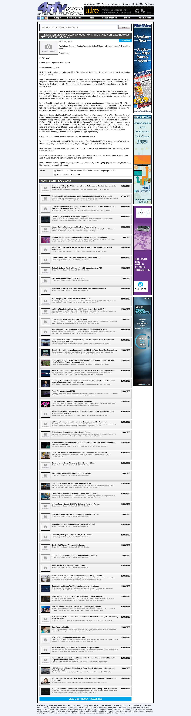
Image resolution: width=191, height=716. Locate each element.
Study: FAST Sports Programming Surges (68, 545)
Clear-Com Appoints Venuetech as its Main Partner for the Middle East (79, 453)
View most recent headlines (85, 699)
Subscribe (115, 4)
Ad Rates (149, 4)
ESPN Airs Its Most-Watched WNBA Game (68, 565)
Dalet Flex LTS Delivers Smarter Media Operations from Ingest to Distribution (82, 196)
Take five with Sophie (60, 627)
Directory (126, 4)
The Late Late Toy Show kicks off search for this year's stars (75, 647)
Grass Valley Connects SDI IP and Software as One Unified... (75, 494)
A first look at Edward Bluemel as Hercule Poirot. (71, 432)
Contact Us (137, 4)
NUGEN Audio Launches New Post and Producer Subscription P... (78, 596)
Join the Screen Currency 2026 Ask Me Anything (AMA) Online (76, 606)
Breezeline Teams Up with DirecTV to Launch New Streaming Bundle (79, 288)
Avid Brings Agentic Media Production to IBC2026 (71, 473)
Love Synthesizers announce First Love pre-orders (72, 401)
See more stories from (68, 175)
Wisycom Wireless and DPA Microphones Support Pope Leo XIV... (77, 576)
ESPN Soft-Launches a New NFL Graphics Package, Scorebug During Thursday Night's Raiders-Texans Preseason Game (83, 361)
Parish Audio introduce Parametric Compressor (70, 217)
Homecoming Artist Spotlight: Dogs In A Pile (69, 319)
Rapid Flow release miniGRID (63, 391)
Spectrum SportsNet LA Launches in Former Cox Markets (74, 555)
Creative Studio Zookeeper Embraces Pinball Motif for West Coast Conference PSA (84, 350)
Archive (105, 4)
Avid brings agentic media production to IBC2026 (71, 299)
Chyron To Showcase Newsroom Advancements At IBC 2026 (75, 514)
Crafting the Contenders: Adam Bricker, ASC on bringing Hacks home (79, 237)
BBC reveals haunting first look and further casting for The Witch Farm (80, 422)
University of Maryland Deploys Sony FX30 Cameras (72, 535)
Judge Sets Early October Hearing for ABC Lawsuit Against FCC (77, 268)
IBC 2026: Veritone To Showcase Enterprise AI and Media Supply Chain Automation (84, 689)
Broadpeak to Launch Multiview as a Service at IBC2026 (73, 524)
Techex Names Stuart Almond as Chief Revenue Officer (73, 463)
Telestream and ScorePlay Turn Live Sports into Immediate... (75, 586)
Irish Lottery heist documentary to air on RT (69, 637)
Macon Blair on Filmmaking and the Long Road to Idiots (74, 227)
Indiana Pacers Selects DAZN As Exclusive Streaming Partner (76, 504)
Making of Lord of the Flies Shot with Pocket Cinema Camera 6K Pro (78, 309)
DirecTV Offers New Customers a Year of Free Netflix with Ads (76, 258)
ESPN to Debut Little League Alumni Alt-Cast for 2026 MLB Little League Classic (83, 370)
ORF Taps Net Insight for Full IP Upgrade (68, 278)
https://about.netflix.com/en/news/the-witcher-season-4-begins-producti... (86, 171)
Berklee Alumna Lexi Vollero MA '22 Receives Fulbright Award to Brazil (79, 329)
